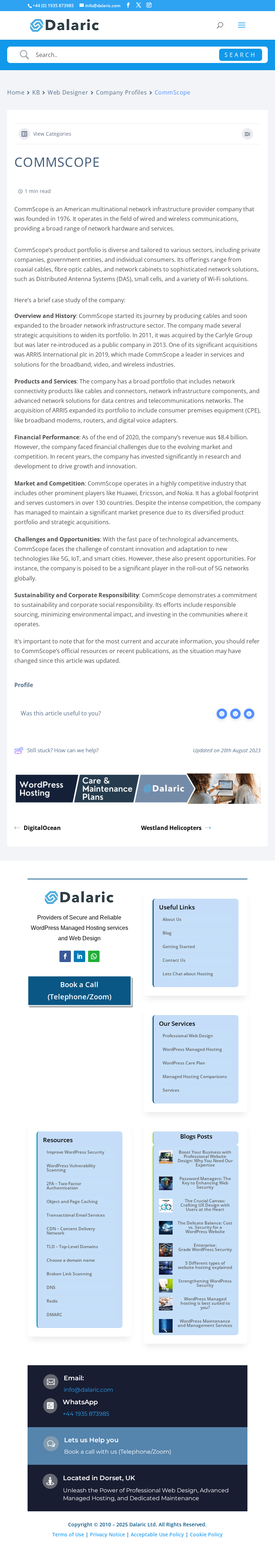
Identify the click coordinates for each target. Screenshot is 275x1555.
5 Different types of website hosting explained (205, 1265)
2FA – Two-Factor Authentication (64, 1185)
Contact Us (174, 960)
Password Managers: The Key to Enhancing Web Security (205, 1182)
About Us (172, 919)
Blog (167, 933)
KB (36, 92)
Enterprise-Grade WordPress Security (205, 1247)
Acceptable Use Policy (157, 1534)
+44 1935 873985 (86, 1413)
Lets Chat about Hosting (188, 974)
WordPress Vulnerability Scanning (71, 1168)
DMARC (54, 1315)
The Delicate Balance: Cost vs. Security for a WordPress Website (205, 1227)
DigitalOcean (42, 828)
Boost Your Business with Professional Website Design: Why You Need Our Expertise (205, 1158)
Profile (23, 685)
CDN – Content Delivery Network (71, 1231)
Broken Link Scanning (69, 1274)
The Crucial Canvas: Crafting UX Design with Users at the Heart (205, 1205)
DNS (51, 1287)
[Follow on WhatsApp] (94, 956)
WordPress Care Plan (184, 1063)
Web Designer (68, 92)
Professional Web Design (188, 1036)
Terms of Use (68, 1534)
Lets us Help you (91, 1440)
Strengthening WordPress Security (205, 1283)
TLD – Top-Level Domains (72, 1246)
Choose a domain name (71, 1260)
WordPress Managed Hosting (192, 1049)
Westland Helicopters (171, 828)
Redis (52, 1301)
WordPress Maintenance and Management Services (205, 1323)
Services (171, 1090)
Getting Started (179, 946)
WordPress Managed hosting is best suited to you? (205, 1303)
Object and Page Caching (72, 1201)
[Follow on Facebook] (65, 956)
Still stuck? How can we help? (62, 750)
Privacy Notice (107, 1534)
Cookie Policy (206, 1534)
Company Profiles (121, 92)
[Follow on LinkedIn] (79, 956)
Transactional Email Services (76, 1215)
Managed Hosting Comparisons (195, 1076)
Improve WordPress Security (75, 1152)
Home (15, 92)
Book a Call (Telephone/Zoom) (79, 990)
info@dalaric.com (88, 1389)
